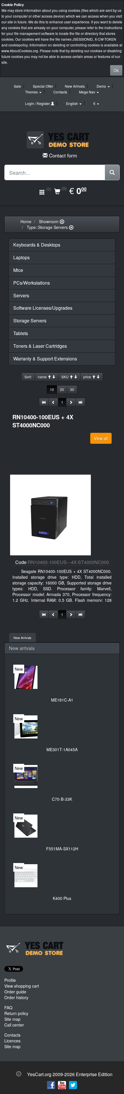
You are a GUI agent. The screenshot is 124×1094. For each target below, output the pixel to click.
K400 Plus (62, 898)
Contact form (63, 155)
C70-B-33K (62, 799)
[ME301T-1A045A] (25, 726)
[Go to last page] (80, 402)
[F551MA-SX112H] (25, 826)
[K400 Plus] (25, 875)
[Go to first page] (44, 402)
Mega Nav (87, 92)
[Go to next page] (71, 402)
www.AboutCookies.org (19, 50)
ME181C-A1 (62, 700)
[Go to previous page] (53, 402)
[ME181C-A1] (25, 677)
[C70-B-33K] (25, 776)
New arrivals (22, 648)
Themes (32, 92)
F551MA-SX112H (62, 848)
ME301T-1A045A (62, 749)
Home (25, 221)
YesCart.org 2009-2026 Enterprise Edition (69, 1074)
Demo (102, 86)
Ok (116, 70)
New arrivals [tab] (22, 637)
